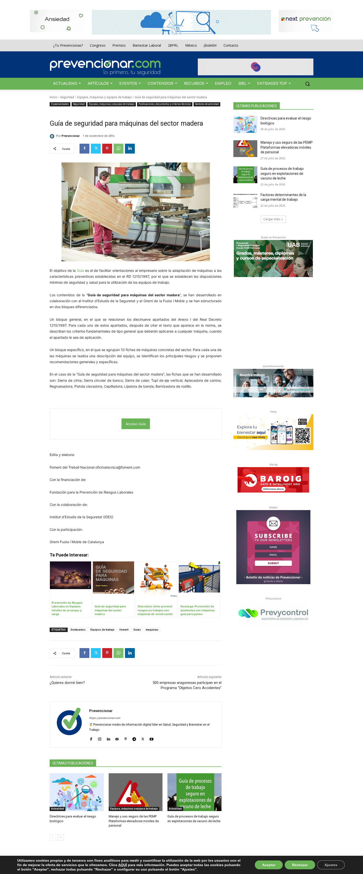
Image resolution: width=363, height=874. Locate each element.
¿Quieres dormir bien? (67, 682)
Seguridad (67, 97)
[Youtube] (151, 738)
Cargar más (271, 219)
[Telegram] (134, 738)
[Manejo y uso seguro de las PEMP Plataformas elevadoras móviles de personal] (136, 792)
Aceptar (268, 865)
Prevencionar (70, 136)
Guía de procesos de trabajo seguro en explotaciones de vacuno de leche (282, 173)
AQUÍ (122, 865)
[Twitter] (96, 149)
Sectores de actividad (207, 104)
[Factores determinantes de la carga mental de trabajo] (245, 201)
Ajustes (330, 865)
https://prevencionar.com (104, 718)
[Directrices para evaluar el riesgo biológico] (77, 792)
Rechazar (300, 865)
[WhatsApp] (118, 149)
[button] (307, 84)
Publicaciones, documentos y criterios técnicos (165, 104)
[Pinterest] (107, 149)
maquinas (152, 629)
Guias (137, 629)
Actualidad (57, 808)
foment (124, 629)
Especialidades (60, 104)
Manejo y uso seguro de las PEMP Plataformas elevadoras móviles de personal (134, 820)
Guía (80, 270)
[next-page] (61, 837)
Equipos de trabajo (102, 629)
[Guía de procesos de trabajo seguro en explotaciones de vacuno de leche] (194, 792)
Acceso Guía (136, 424)
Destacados (78, 629)
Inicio (53, 97)
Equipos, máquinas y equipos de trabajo (104, 97)
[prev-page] (53, 837)
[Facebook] (84, 149)
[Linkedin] (130, 149)
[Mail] (117, 738)
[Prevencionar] (105, 67)
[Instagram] (99, 738)
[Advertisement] (273, 320)
